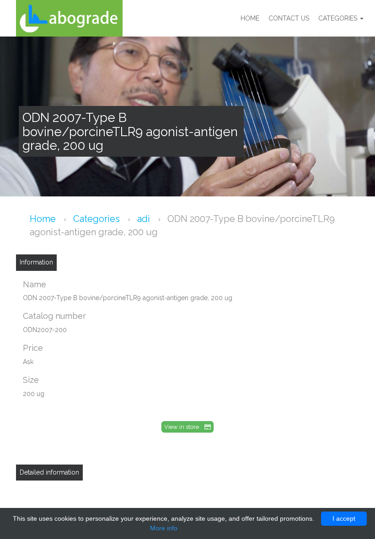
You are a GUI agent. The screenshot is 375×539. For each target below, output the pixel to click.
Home (250, 18)
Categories (338, 18)
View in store (184, 426)
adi (144, 218)
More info (163, 528)
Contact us (288, 18)
